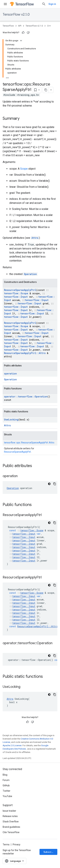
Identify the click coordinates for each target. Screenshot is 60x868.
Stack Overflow (11, 821)
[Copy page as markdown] (46, 90)
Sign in (52, 4)
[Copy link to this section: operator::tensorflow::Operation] (6, 648)
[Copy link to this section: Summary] (23, 119)
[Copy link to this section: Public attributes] (35, 466)
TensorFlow (8, 25)
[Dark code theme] (49, 484)
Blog (5, 774)
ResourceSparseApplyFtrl (20, 290)
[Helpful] (23, 32)
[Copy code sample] (54, 484)
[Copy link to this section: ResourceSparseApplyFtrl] (45, 515)
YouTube (7, 796)
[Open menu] (5, 4)
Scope (24, 168)
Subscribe (49, 851)
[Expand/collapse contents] (21, 41)
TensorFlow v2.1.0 (16, 14)
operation (10, 373)
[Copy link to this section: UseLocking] (23, 687)
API (19, 25)
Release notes (10, 816)
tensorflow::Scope (16, 293)
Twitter (6, 790)
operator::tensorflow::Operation (26, 396)
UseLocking (11, 419)
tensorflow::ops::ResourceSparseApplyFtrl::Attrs (29, 442)
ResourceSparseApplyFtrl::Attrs (25, 353)
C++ (49, 25)
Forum (6, 780)
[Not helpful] (28, 32)
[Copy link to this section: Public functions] (35, 505)
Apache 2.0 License (12, 745)
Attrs (35, 237)
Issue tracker (9, 810)
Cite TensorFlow (11, 832)
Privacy (16, 844)
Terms (6, 844)
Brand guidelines (11, 827)
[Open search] (44, 4)
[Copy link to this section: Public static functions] (46, 677)
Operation (30, 274)
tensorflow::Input (16, 296)
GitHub (6, 785)
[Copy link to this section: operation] (21, 476)
